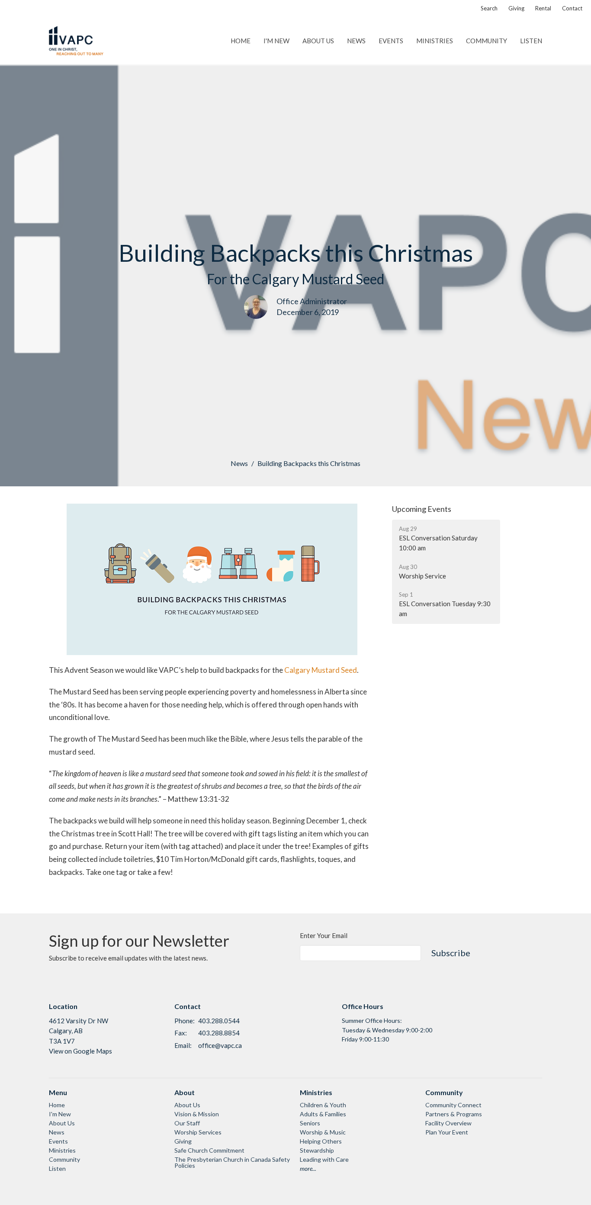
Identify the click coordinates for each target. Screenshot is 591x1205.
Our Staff (187, 1123)
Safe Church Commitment (209, 1150)
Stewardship (317, 1150)
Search (489, 8)
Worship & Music (323, 1132)
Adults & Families (323, 1114)
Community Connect (453, 1105)
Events (391, 41)
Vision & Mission (196, 1114)
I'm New (276, 41)
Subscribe (450, 953)
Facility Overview (448, 1123)
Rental (543, 8)
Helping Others (321, 1141)
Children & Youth (323, 1105)
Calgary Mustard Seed (320, 670)
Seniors (310, 1123)
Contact (572, 8)
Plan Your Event (446, 1132)
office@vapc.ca (220, 1045)
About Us (318, 41)
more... (308, 1168)
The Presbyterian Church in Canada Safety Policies (232, 1162)
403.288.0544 (219, 1021)
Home (241, 41)
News (356, 41)
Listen (531, 41)
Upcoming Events (421, 509)
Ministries (434, 41)
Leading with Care (324, 1159)
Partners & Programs (453, 1114)
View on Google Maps (80, 1051)
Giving (516, 8)
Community (486, 41)
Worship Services (198, 1132)
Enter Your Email (323, 935)
